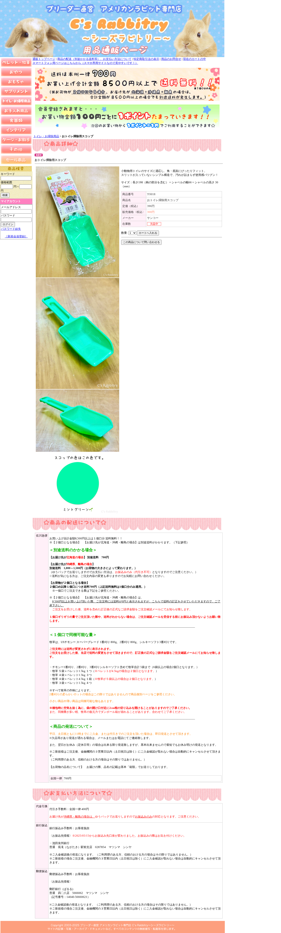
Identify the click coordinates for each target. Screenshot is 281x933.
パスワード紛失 (11, 229)
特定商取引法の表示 (146, 59)
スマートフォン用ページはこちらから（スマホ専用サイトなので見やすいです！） (85, 63)
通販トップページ (43, 59)
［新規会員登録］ (16, 236)
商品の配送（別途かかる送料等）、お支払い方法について (94, 59)
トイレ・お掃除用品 (46, 136)
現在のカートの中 (194, 59)
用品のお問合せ (171, 59)
